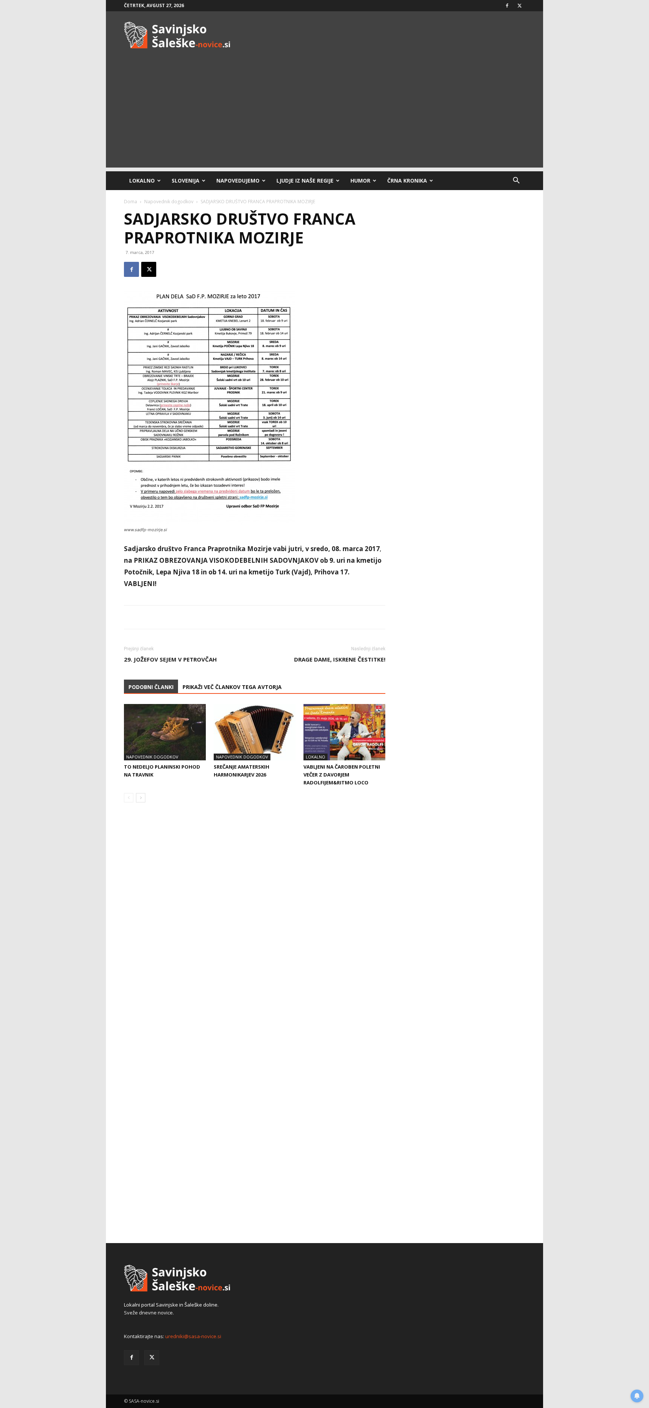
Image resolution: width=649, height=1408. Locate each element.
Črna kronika (407, 180)
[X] (519, 5)
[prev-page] (128, 797)
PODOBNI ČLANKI (151, 686)
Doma (130, 201)
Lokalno (142, 180)
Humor (360, 180)
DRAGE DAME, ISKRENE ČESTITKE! (339, 659)
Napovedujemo (238, 180)
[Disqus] (254, 922)
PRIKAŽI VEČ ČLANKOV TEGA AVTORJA (232, 686)
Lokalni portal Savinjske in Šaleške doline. (171, 1304)
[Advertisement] (324, 115)
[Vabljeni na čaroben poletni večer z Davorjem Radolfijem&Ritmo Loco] (344, 732)
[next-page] (140, 797)
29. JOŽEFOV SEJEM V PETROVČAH (170, 659)
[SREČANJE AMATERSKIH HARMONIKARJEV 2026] (255, 732)
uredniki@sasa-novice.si (193, 1336)
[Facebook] (507, 5)
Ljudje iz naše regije (305, 180)
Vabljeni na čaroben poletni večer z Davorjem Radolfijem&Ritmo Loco (341, 774)
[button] (516, 181)
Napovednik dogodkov (168, 201)
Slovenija (185, 180)
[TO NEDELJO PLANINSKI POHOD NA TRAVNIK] (165, 732)
